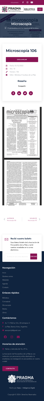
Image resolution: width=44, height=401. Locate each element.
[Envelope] (18, 337)
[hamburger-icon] (40, 9)
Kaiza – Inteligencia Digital (26, 388)
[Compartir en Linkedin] (19, 93)
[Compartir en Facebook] (13, 93)
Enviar (34, 256)
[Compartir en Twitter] (25, 93)
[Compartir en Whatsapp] (31, 93)
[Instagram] (12, 337)
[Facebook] (5, 337)
